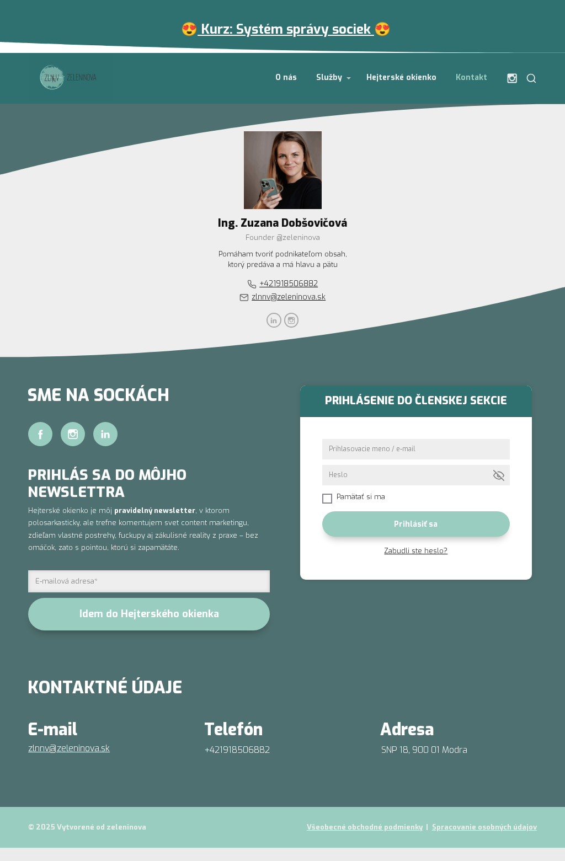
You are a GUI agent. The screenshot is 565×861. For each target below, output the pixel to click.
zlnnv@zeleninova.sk (289, 296)
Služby (329, 77)
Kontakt (471, 77)
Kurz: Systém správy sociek (286, 29)
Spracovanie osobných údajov (484, 827)
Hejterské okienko (401, 77)
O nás (286, 77)
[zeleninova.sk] (70, 78)
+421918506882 (288, 283)
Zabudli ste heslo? (415, 550)
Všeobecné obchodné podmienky (365, 827)
